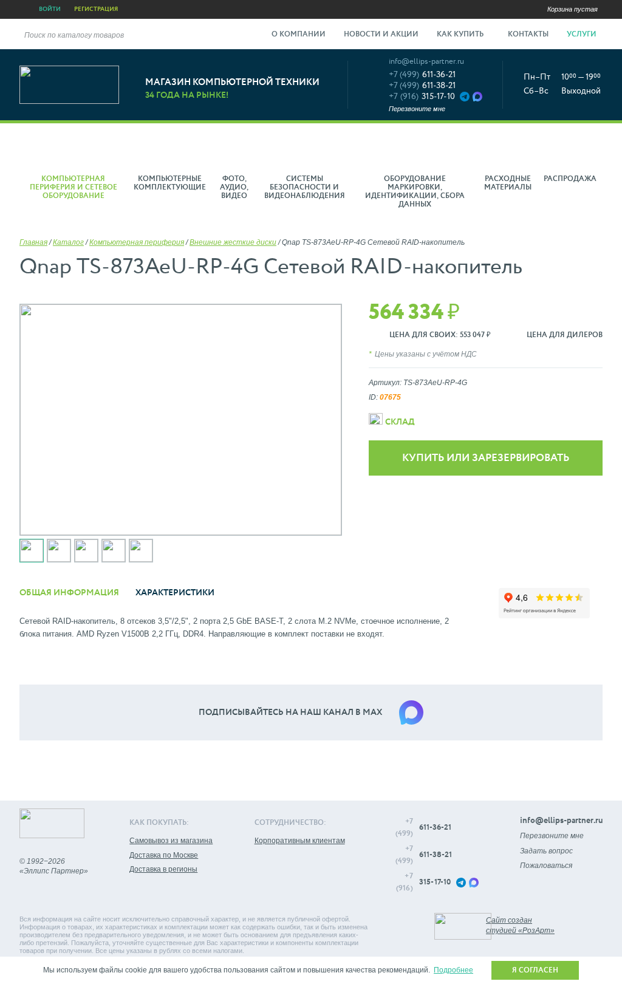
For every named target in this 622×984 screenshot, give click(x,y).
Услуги (582, 34)
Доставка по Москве (163, 855)
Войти (50, 9)
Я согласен (535, 970)
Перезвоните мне (417, 108)
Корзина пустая (572, 9)
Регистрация (96, 9)
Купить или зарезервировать (485, 458)
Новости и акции (381, 34)
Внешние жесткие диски (233, 242)
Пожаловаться (546, 865)
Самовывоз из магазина (171, 840)
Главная (33, 242)
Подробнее (453, 970)
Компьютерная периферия (136, 242)
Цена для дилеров (565, 335)
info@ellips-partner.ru (426, 62)
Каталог (68, 242)
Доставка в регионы (163, 869)
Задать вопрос (546, 851)
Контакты (528, 34)
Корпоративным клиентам (300, 840)
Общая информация (69, 593)
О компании (299, 34)
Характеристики (174, 593)
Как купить (461, 34)
